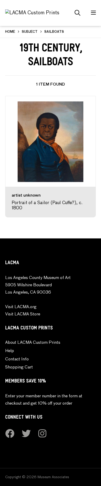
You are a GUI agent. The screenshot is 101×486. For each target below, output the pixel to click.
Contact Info (17, 359)
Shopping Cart (19, 367)
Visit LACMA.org (21, 307)
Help (9, 351)
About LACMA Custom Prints (32, 343)
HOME (10, 32)
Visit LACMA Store (22, 314)
